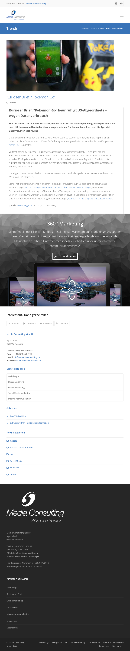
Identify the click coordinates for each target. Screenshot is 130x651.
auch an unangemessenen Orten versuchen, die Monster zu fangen (57, 187)
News (93, 28)
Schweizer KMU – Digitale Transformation (29, 422)
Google (13, 440)
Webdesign (13, 376)
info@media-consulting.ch (37, 3)
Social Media (16, 461)
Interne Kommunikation (19, 398)
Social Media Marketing (19, 393)
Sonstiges (14, 467)
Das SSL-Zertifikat (18, 416)
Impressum (11, 621)
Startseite (85, 28)
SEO (12, 454)
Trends (13, 102)
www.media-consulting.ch (28, 360)
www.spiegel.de (24, 205)
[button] (122, 15)
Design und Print (16, 381)
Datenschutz (12, 627)
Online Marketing (16, 387)
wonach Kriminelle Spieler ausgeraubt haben (90, 198)
